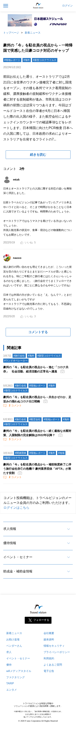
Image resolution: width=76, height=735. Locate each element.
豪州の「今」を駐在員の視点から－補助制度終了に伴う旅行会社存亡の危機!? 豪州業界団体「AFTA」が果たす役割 (37, 469)
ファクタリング (15, 677)
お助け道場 (12, 639)
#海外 (27, 60)
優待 (9, 664)
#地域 (61, 453)
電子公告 (49, 671)
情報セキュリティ (54, 645)
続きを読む (38, 154)
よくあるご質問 (53, 664)
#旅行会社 (19, 355)
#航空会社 (35, 419)
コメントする (38, 332)
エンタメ (11, 689)
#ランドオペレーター (16, 360)
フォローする (41, 619)
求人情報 (9, 528)
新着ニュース (33, 32)
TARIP (10, 683)
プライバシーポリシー (57, 652)
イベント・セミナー (17, 557)
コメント (15, 405)
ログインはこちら (16, 507)
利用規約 (49, 658)
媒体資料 (49, 639)
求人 (9, 652)
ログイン (67, 5)
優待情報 (9, 543)
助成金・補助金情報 (17, 571)
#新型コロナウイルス (44, 60)
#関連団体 (20, 453)
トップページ (11, 32)
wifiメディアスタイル (18, 671)
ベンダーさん (14, 645)
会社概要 (49, 633)
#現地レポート (12, 60)
